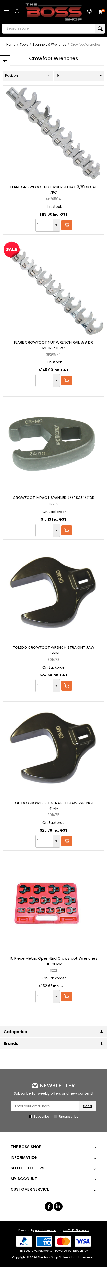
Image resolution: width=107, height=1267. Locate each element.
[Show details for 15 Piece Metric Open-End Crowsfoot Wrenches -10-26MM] (53, 904)
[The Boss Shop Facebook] (49, 1206)
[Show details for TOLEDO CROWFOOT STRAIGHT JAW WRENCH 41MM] (53, 749)
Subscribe (41, 1116)
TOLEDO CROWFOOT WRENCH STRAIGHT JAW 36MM (53, 650)
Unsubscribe (68, 1116)
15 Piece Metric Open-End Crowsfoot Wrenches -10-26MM (53, 961)
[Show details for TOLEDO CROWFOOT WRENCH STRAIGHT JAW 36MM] (53, 593)
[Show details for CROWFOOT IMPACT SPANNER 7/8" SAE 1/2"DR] (53, 444)
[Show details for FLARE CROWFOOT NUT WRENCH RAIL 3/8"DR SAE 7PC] (53, 133)
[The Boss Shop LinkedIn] (58, 1206)
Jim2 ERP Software (76, 1230)
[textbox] (48, 29)
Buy (66, 225)
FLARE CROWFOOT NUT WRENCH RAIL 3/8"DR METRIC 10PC (53, 345)
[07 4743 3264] (90, 12)
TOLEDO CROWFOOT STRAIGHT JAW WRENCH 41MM (53, 805)
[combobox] (44, 225)
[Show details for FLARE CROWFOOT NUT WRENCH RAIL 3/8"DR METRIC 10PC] (53, 288)
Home (10, 44)
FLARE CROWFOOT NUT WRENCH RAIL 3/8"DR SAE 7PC (53, 189)
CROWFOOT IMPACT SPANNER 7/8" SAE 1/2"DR (53, 497)
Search (100, 29)
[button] (56, 225)
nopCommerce (45, 1230)
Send (87, 1106)
